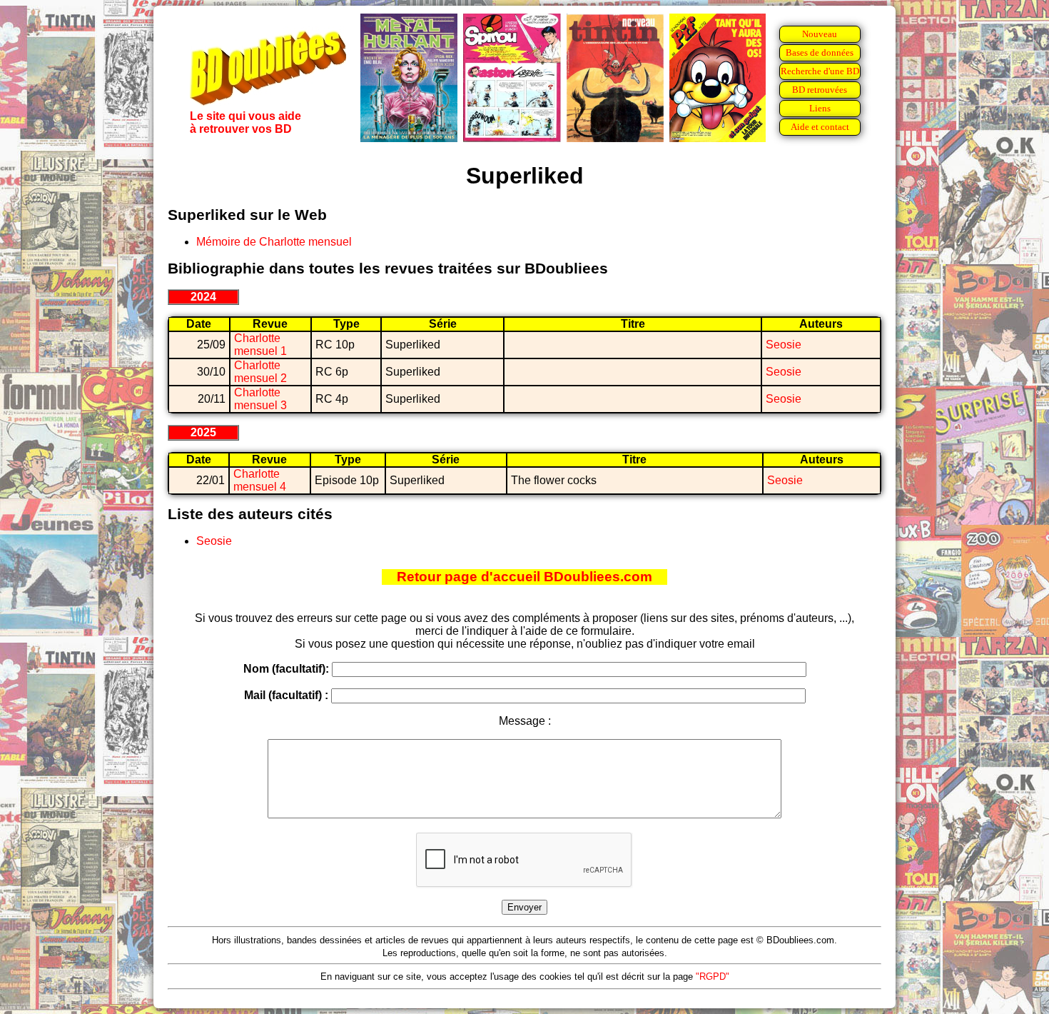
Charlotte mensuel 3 (260, 398)
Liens (820, 108)
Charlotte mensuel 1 (260, 344)
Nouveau (819, 34)
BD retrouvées (819, 89)
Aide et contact (820, 126)
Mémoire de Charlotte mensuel (274, 242)
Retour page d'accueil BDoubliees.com (524, 576)
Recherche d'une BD (820, 71)
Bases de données (819, 52)
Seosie (783, 344)
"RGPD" (712, 976)
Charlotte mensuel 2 (260, 371)
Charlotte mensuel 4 (259, 480)
